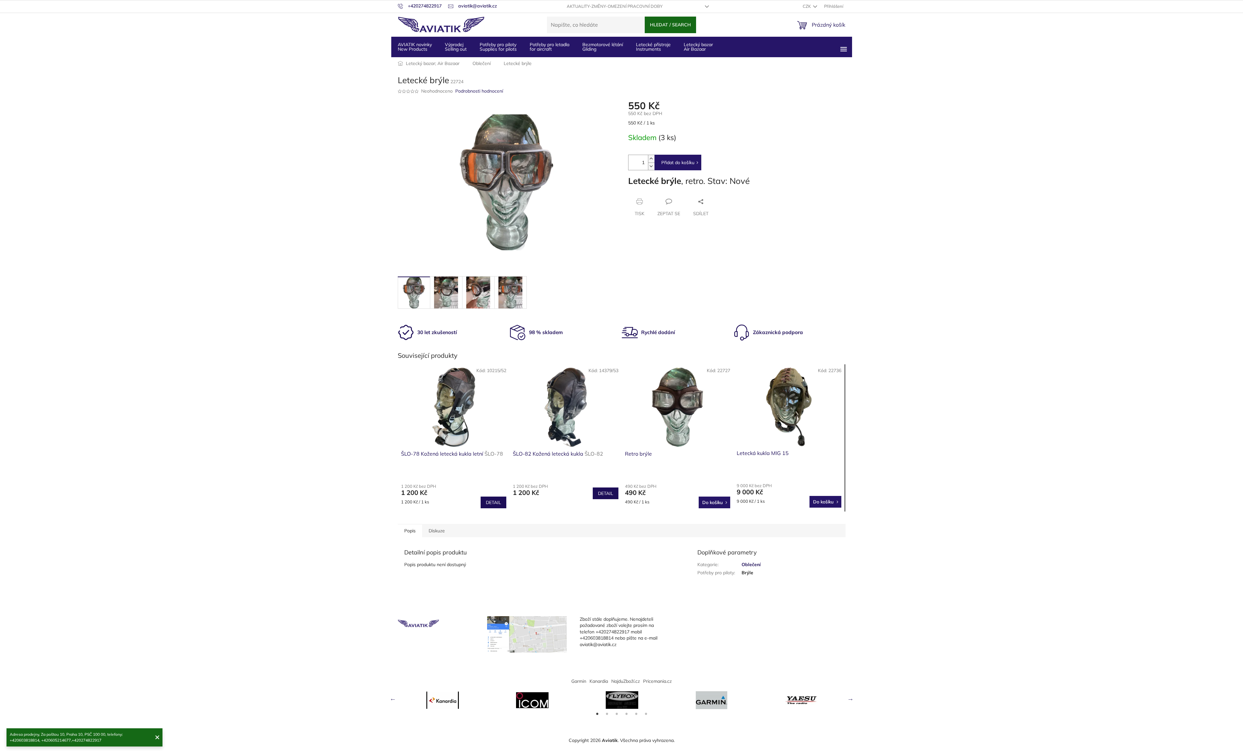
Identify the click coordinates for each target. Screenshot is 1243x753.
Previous (393, 698)
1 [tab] (597, 714)
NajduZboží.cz (625, 681)
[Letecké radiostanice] (532, 700)
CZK (807, 6)
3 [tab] (617, 714)
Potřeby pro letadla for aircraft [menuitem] (549, 47)
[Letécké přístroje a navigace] (711, 700)
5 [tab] (636, 714)
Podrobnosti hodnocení (479, 91)
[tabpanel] (442, 700)
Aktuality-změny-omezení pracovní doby (615, 6)
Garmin (578, 681)
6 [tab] (646, 714)
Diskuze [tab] (437, 531)
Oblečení (751, 564)
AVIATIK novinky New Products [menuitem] (415, 47)
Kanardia (598, 681)
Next (850, 698)
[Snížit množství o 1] (651, 166)
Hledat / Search (670, 25)
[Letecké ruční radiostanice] (801, 700)
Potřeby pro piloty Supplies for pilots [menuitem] (498, 47)
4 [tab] (626, 714)
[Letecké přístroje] (622, 700)
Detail (493, 502)
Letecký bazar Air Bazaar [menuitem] (698, 47)
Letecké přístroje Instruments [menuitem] (653, 47)
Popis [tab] (410, 531)
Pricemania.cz (657, 681)
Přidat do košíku (677, 162)
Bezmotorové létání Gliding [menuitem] (602, 47)
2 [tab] (607, 714)
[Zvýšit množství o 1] (651, 158)
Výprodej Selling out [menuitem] (456, 47)
